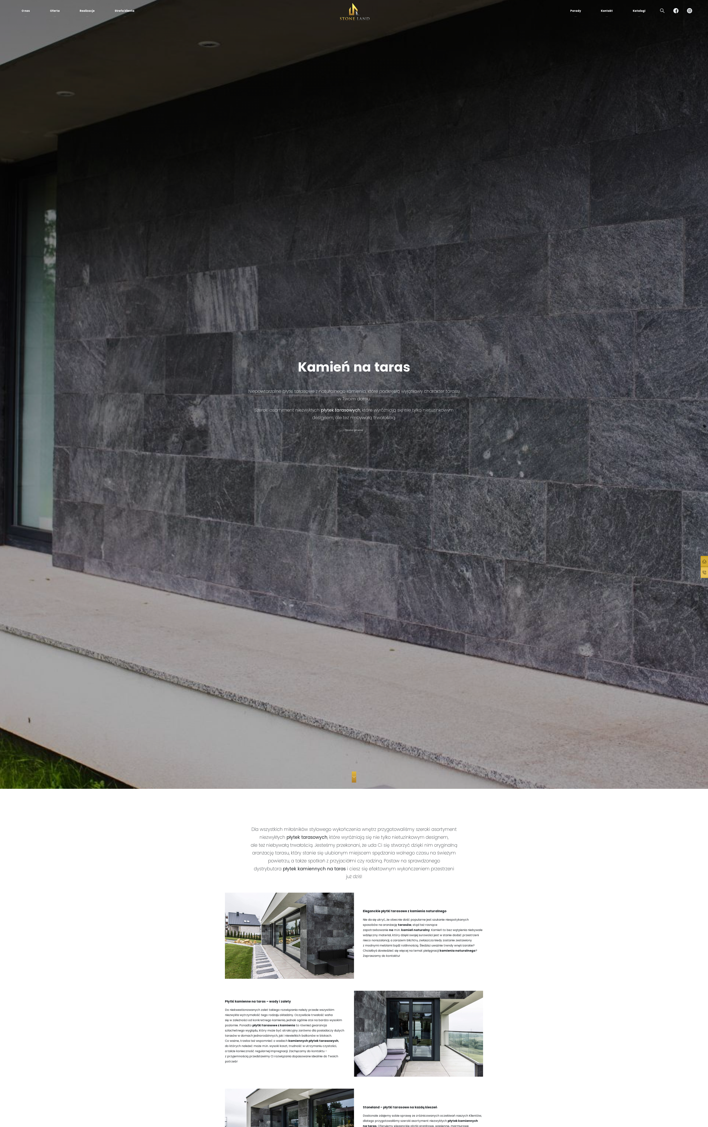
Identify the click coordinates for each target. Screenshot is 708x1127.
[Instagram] (689, 11)
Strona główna (354, 430)
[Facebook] (676, 11)
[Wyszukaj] (662, 11)
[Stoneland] (354, 11)
